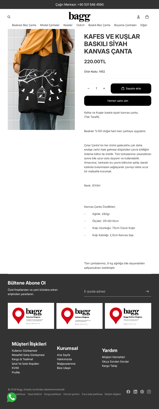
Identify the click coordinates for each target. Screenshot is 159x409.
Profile (16, 372)
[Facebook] (128, 391)
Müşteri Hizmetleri (113, 357)
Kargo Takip (109, 365)
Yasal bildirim (35, 394)
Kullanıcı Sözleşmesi (24, 350)
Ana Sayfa (63, 354)
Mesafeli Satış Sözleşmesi (28, 354)
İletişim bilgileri (113, 394)
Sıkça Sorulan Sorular (115, 361)
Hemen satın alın (117, 100)
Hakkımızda (64, 359)
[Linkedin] (135, 391)
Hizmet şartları (71, 394)
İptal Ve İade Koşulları (25, 363)
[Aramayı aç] (9, 17)
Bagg (19, 389)
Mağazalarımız (66, 363)
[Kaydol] (147, 291)
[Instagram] (149, 391)
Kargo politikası (52, 394)
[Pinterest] (142, 391)
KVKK (15, 368)
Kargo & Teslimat (22, 359)
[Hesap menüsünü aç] (138, 17)
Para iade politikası (92, 394)
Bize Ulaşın (64, 368)
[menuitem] (143, 25)
